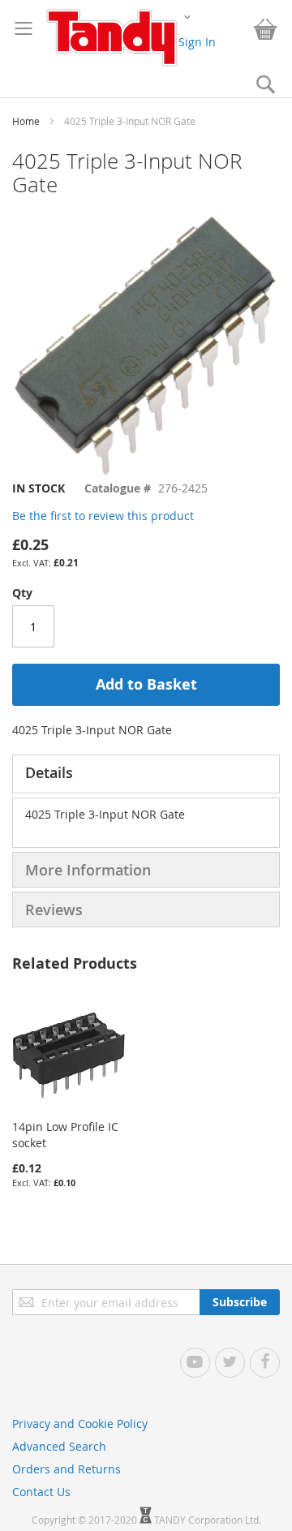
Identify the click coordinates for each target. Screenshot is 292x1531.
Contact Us (41, 1491)
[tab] (146, 774)
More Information (88, 869)
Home (26, 120)
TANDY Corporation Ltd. (207, 1519)
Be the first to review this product (103, 515)
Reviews (54, 909)
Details (49, 772)
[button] (187, 16)
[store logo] (111, 37)
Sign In (197, 41)
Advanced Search (59, 1446)
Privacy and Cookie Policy (80, 1423)
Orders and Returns (66, 1469)
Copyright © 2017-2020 (86, 1519)
